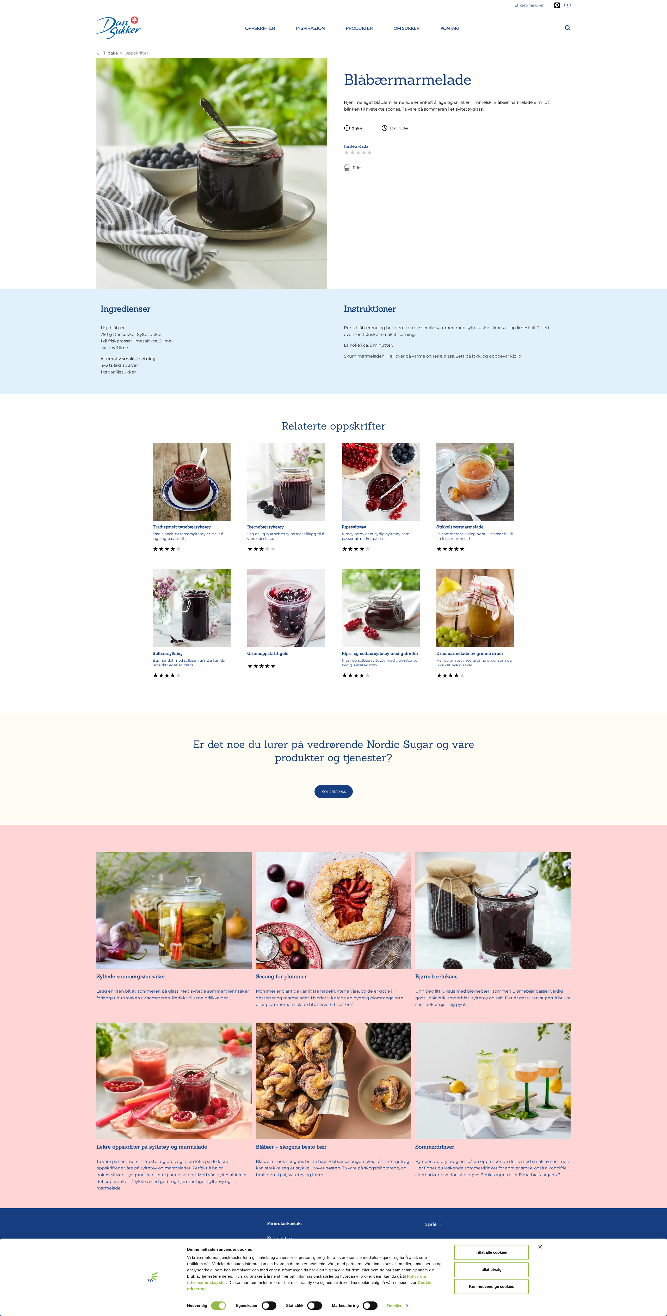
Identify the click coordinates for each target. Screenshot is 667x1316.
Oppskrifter (136, 53)
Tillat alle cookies (491, 1252)
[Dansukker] (118, 27)
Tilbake (110, 53)
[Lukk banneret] (540, 1246)
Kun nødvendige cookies (491, 1286)
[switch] (269, 1305)
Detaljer (394, 1305)
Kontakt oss (333, 791)
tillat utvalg (491, 1269)
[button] (260, 27)
